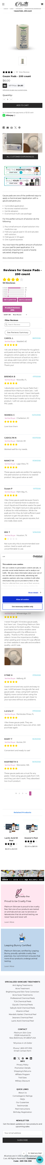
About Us (22, 1093)
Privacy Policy (22, 1065)
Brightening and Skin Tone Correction (22, 992)
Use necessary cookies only (22, 606)
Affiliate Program (22, 1074)
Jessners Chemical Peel (22, 1018)
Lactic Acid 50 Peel (11, 839)
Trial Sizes (22, 1078)
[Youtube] (26, 1057)
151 (17, 72)
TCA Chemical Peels (22, 1001)
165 (11, 846)
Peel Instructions (22, 1109)
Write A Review (25, 300)
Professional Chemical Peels (22, 998)
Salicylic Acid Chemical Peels (22, 1008)
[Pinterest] (19, 127)
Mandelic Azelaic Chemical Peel (22, 1014)
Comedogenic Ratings (22, 1096)
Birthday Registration (22, 1112)
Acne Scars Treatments (22, 995)
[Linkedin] (30, 1057)
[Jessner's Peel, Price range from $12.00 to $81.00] (31, 827)
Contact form (25, 1051)
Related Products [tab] (22, 812)
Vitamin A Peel (22, 1011)
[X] (15, 127)
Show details (33, 592)
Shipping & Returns (22, 1071)
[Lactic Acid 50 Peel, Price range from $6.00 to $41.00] (11, 827)
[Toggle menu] (3, 3)
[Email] (8, 127)
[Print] (11, 127)
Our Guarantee (22, 1102)
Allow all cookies (22, 599)
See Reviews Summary (17, 332)
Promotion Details (22, 1068)
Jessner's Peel (31, 838)
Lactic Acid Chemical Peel (22, 1021)
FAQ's (22, 1099)
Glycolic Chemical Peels (22, 1005)
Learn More (9, 922)
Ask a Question (10, 300)
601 (30, 843)
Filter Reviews (11, 320)
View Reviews (24, 72)
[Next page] (30, 793)
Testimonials (22, 1106)
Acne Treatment (22, 989)
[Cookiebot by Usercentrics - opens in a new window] (32, 556)
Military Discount (22, 1081)
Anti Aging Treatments (23, 985)
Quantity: (7, 95)
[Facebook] (4, 127)
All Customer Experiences (20, 157)
